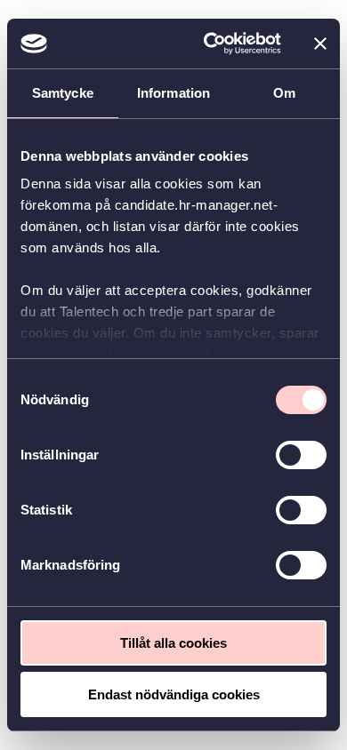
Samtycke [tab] (62, 92)
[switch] (301, 455)
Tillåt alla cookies (173, 642)
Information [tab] (173, 92)
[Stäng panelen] (320, 43)
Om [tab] (284, 92)
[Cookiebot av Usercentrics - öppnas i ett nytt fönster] (210, 43)
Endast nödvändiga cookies (174, 694)
